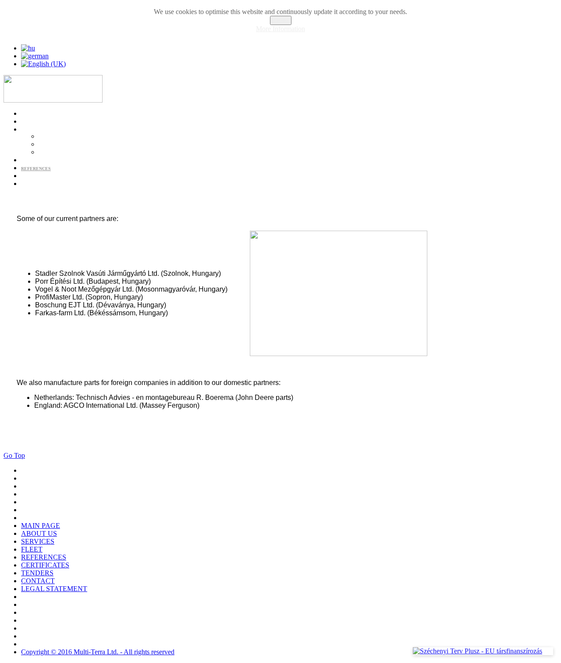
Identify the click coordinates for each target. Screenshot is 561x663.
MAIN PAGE (33, 114)
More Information (280, 28)
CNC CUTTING (54, 145)
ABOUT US (32, 122)
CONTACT (32, 184)
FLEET (28, 160)
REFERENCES (36, 168)
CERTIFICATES (37, 176)
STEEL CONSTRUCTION (64, 137)
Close (280, 20)
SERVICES (32, 130)
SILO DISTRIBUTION (61, 152)
